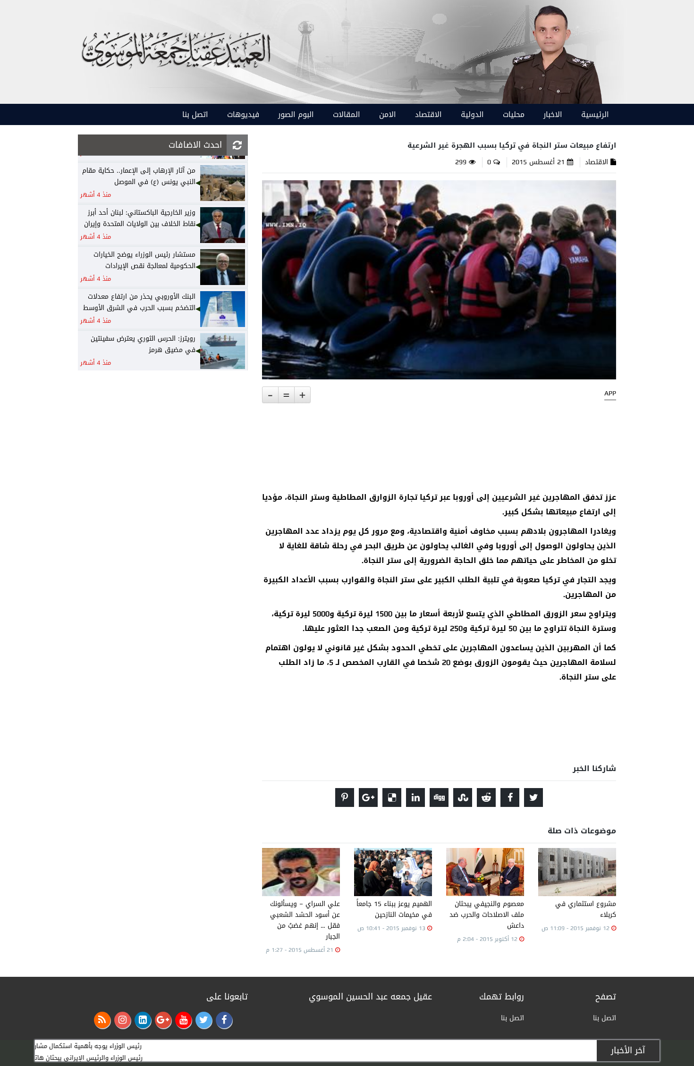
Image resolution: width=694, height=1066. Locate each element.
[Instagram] (122, 1020)
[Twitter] (203, 1020)
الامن (387, 114)
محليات (514, 114)
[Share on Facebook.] (509, 797)
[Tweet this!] (533, 797)
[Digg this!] (439, 797)
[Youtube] (183, 1020)
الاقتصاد (428, 114)
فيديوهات (243, 114)
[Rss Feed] (102, 1020)
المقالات (346, 114)
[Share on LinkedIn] (415, 797)
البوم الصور (296, 114)
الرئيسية (595, 114)
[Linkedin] (143, 1020)
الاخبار (552, 114)
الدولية (472, 114)
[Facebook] (224, 1020)
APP (610, 393)
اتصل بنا (195, 114)
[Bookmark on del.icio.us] (391, 797)
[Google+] (163, 1020)
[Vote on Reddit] (486, 797)
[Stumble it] (462, 797)
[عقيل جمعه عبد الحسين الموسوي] (551, 53)
